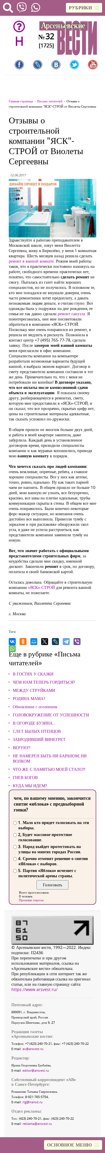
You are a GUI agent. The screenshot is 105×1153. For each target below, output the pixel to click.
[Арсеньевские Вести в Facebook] (19, 64)
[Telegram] (66, 641)
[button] (84, 8)
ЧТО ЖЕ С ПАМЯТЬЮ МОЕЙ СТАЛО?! (49, 769)
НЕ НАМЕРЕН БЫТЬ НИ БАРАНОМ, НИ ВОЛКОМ (50, 758)
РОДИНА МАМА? (29, 698)
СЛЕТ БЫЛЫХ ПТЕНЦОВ (37, 731)
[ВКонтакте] (12, 641)
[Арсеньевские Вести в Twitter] (74, 64)
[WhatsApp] (12, 648)
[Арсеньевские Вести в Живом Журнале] (37, 64)
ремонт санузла (71, 313)
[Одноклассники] (23, 641)
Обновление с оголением (35, 706)
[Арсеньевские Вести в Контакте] (56, 64)
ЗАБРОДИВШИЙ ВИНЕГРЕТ (39, 739)
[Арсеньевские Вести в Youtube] (92, 64)
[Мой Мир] (33, 641)
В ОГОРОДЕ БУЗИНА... (34, 723)
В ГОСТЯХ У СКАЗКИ (33, 674)
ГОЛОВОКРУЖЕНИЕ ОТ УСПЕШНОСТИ (51, 715)
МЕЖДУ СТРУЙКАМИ (34, 690)
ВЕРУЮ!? (21, 747)
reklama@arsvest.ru (37, 1123)
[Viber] (77, 641)
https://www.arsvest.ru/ (34, 989)
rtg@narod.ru (32, 1102)
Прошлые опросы (31, 900)
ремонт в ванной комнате (31, 261)
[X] (44, 641)
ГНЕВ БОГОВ (25, 777)
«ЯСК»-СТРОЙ (41, 587)
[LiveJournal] (55, 641)
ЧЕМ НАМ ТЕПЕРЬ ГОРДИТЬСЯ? (44, 682)
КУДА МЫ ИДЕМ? (30, 785)
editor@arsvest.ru (35, 1070)
